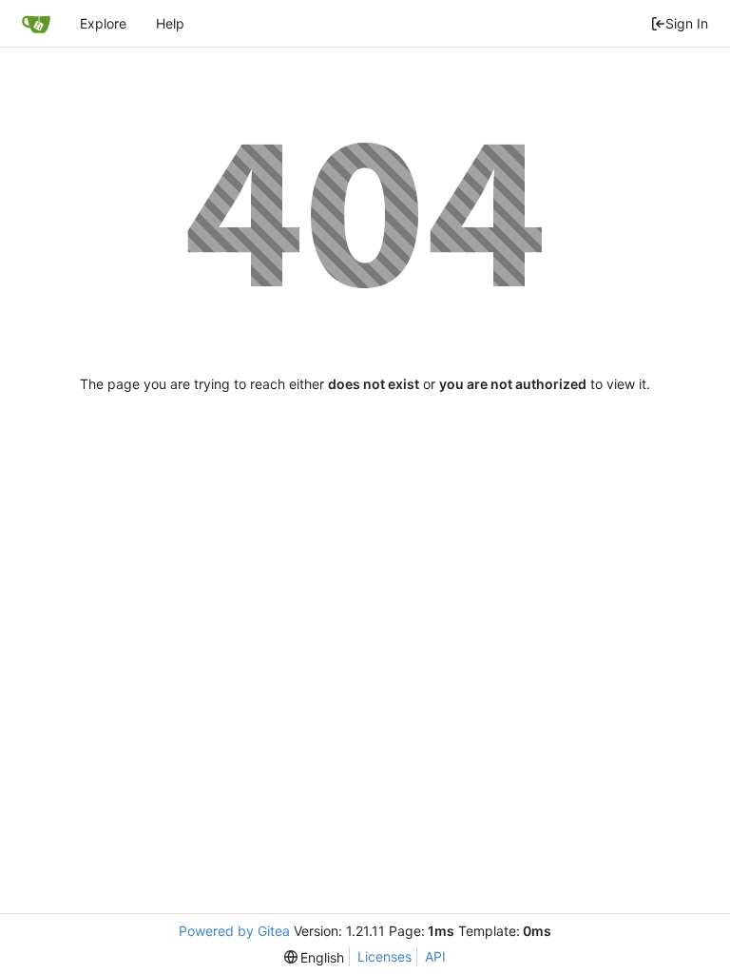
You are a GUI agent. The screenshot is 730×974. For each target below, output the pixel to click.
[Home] (36, 24)
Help (170, 23)
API (435, 956)
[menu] (314, 957)
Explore (103, 23)
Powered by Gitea (234, 931)
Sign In (686, 23)
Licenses (384, 956)
